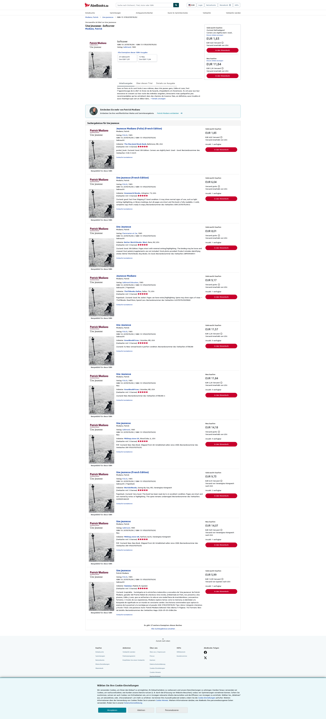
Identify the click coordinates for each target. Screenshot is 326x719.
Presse (152, 656)
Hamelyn (128, 586)
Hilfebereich (181, 652)
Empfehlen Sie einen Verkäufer (134, 660)
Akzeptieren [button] (112, 710)
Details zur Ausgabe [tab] (165, 83)
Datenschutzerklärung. (133, 703)
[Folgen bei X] (205, 658)
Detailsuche (90, 13)
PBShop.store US (131, 438)
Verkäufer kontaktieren (124, 157)
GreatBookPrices (131, 340)
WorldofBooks (130, 487)
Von (124, 58)
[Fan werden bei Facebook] (205, 652)
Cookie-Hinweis (155, 672)
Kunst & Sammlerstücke (178, 13)
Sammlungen (115, 13)
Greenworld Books (132, 193)
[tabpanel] (159, 93)
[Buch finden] (176, 5)
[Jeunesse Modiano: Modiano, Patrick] (101, 315)
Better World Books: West (135, 242)
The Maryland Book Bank (135, 144)
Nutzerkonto (211, 5)
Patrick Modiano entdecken (168, 113)
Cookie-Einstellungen (206, 698)
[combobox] (144, 5)
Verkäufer (207, 13)
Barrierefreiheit (155, 676)
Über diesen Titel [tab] (144, 83)
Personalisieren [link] (172, 710)
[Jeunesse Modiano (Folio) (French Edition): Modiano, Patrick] (101, 168)
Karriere (152, 660)
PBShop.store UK (131, 537)
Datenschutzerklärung (157, 664)
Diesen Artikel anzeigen (215, 35)
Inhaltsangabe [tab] (125, 83)
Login (200, 5)
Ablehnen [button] (141, 710)
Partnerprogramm (129, 656)
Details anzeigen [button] (159, 98)
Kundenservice (182, 656)
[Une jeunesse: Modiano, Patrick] (101, 463)
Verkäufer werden (233, 13)
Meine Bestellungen (103, 664)
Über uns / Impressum (157, 652)
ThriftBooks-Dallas (132, 291)
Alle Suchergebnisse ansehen (163, 629)
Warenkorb (99, 668)
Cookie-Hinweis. (162, 700)
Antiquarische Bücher (144, 13)
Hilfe (237, 5)
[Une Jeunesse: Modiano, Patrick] (101, 266)
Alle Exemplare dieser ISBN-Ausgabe (132, 52)
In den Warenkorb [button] (222, 50)
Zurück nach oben (163, 641)
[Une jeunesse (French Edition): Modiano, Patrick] (101, 217)
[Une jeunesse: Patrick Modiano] (101, 610)
